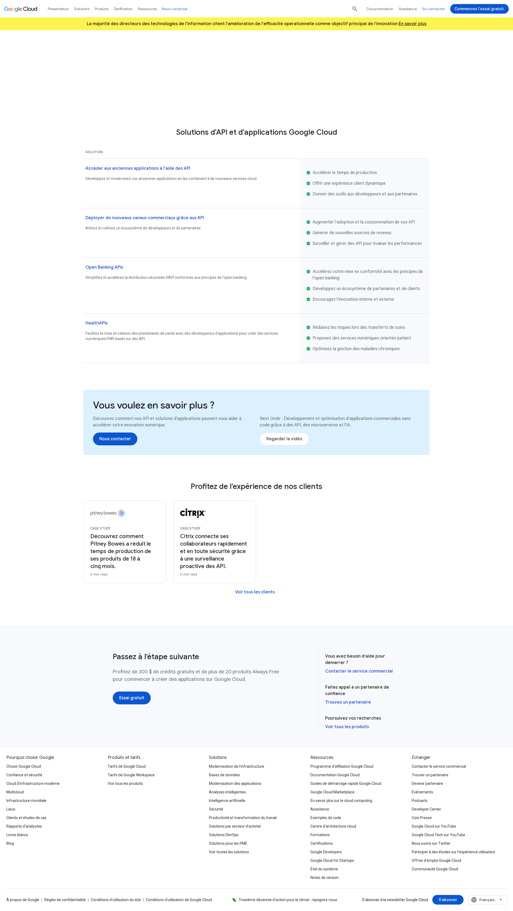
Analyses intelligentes (227, 792)
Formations (320, 835)
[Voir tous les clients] (255, 592)
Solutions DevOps (224, 835)
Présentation (58, 8)
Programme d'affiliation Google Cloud (341, 766)
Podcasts (420, 800)
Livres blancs (17, 835)
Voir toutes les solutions (229, 852)
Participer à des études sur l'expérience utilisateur (453, 852)
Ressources (147, 8)
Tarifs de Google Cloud (127, 766)
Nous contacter (175, 8)
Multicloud (15, 792)
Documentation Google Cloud (335, 775)
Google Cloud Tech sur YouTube (438, 835)
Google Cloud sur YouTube (434, 826)
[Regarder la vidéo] (284, 439)
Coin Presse (422, 818)
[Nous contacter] (256, 102)
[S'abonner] (448, 899)
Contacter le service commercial (359, 671)
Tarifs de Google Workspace (131, 775)
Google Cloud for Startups (332, 860)
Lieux (10, 809)
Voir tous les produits (347, 726)
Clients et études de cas (26, 818)
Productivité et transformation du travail (243, 818)
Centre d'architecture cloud (333, 826)
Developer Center (426, 809)
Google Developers (326, 852)
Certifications (321, 843)
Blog (10, 843)
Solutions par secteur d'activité (235, 826)
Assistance (408, 8)
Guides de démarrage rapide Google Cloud (345, 783)
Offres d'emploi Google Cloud (436, 860)
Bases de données (224, 775)
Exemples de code (325, 818)
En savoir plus (412, 23)
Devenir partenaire (427, 783)
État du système (324, 869)
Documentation (380, 8)
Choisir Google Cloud (23, 766)
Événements (422, 792)
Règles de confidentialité (65, 900)
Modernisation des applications (235, 783)
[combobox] (487, 900)
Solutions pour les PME (228, 843)
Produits (101, 8)
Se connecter (433, 8)
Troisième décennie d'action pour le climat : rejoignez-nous (288, 900)
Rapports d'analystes (24, 826)
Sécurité (216, 809)
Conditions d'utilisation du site (116, 900)
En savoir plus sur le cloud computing (341, 800)
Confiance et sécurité (24, 775)
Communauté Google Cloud (435, 869)
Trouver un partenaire (430, 775)
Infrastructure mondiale (26, 800)
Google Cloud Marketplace (332, 792)
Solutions (82, 8)
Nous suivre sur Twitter (431, 843)
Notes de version (324, 877)
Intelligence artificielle (227, 800)
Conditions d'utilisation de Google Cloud (179, 900)
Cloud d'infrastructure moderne (33, 783)
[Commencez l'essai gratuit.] (479, 8)
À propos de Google (22, 900)
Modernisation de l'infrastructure (236, 766)
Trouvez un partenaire (348, 702)
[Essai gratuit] (132, 698)
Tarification (123, 8)
